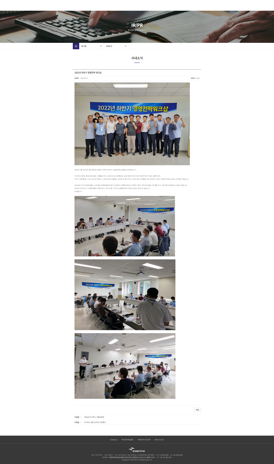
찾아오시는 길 (159, 439)
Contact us (114, 439)
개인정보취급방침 (127, 439)
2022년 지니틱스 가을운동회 (94, 417)
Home (76, 46)
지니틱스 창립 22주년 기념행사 (95, 422)
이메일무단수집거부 (144, 439)
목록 (197, 410)
